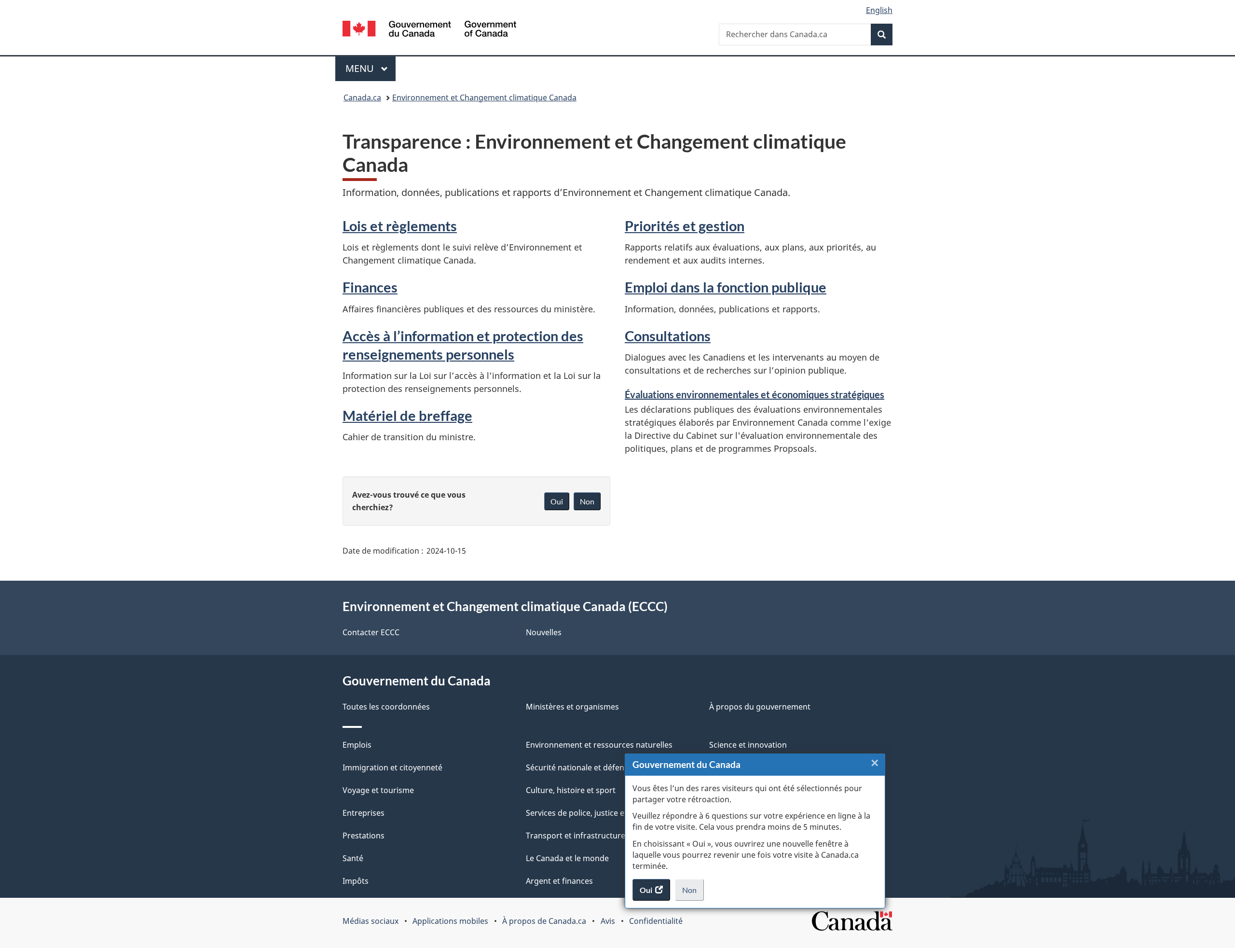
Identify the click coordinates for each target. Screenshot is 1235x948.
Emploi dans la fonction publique (725, 287)
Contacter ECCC (371, 632)
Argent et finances (559, 881)
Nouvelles (544, 632)
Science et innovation (748, 744)
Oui (556, 501)
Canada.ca (362, 97)
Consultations (668, 335)
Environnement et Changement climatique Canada (484, 97)
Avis (608, 921)
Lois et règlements (400, 225)
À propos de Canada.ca (544, 921)
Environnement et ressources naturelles (599, 744)
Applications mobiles (450, 921)
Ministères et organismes (572, 706)
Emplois (357, 744)
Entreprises (363, 813)
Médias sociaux (370, 921)
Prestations (363, 835)
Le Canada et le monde (567, 858)
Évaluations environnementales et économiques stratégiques (754, 394)
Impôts (356, 881)
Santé (353, 858)
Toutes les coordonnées (386, 706)
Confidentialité (656, 921)
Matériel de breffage (407, 415)
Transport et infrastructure (575, 835)
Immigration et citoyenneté (392, 767)
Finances (370, 287)
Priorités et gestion (684, 225)
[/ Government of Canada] (429, 30)
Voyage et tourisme (378, 790)
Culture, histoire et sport (571, 790)
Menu (370, 68)
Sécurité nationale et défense (579, 767)
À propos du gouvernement (759, 706)
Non (693, 893)
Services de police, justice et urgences (594, 813)
